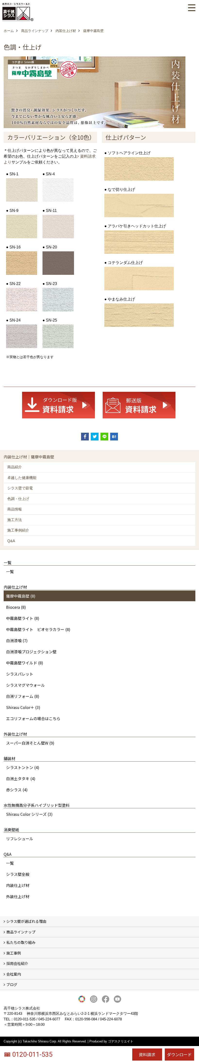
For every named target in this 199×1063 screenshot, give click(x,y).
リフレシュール (19, 838)
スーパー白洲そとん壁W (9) (30, 743)
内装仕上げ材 (17, 885)
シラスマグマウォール (25, 685)
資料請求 (147, 1054)
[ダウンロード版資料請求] (58, 405)
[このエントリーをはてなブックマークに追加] (114, 436)
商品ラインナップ (20, 931)
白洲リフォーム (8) (22, 696)
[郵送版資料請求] (139, 405)
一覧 (10, 571)
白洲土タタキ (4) (20, 778)
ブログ (11, 984)
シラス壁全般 (17, 874)
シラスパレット (19, 674)
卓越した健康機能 (21, 478)
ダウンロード (179, 1054)
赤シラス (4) (17, 790)
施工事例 (13, 952)
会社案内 (13, 974)
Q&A (11, 541)
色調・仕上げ (18, 499)
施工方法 (14, 520)
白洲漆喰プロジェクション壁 (31, 652)
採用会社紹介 (17, 963)
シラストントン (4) (22, 767)
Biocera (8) (16, 607)
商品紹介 (14, 467)
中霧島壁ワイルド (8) (24, 663)
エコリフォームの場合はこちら (33, 718)
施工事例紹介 (18, 530)
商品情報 (14, 509)
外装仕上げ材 (17, 896)
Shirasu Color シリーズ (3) (29, 814)
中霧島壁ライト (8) (22, 618)
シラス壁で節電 (20, 488)
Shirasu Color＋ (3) (23, 707)
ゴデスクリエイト (120, 1041)
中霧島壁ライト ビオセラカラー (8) (38, 629)
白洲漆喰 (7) (17, 640)
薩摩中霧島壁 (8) (20, 596)
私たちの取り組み (20, 942)
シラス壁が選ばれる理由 (26, 921)
